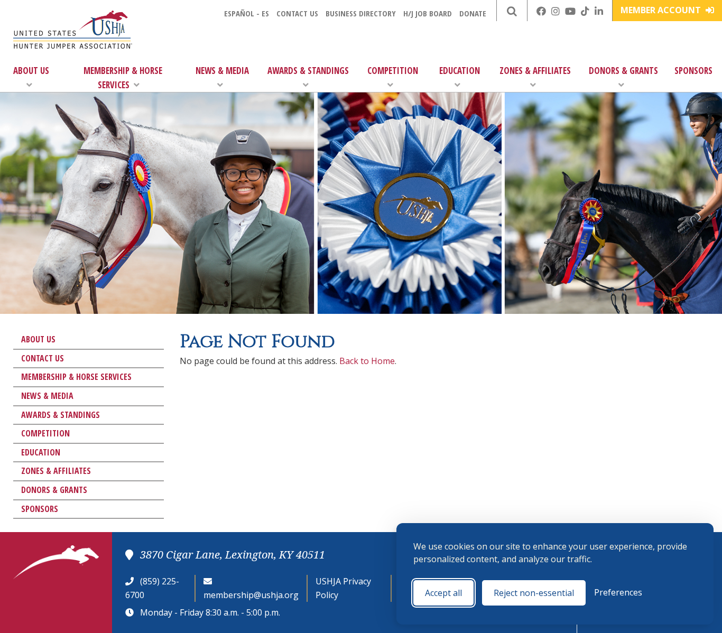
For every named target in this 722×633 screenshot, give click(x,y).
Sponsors (693, 70)
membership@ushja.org (251, 595)
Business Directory (361, 13)
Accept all (443, 593)
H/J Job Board (427, 13)
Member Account (662, 10)
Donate (472, 13)
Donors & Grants (623, 70)
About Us (31, 70)
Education (459, 70)
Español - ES (246, 13)
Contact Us (297, 13)
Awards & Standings (308, 70)
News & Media (222, 70)
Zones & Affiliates (535, 70)
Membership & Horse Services (123, 77)
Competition (392, 70)
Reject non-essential (534, 593)
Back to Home (367, 361)
